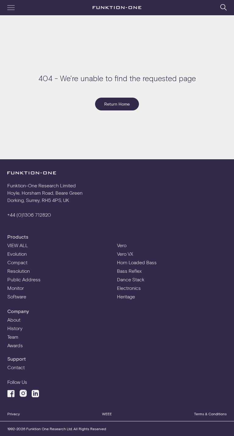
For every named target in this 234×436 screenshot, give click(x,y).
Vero (121, 245)
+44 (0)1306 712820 (29, 215)
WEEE (107, 414)
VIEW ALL (17, 245)
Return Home (117, 103)
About (13, 319)
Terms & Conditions (210, 414)
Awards (15, 345)
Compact (17, 262)
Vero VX (125, 254)
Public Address (24, 279)
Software (16, 296)
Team (12, 337)
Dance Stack (130, 279)
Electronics (129, 288)
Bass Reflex (129, 271)
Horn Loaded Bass (137, 262)
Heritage (126, 296)
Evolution (17, 254)
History (15, 328)
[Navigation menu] (11, 7)
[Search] (223, 7)
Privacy (13, 414)
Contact (16, 367)
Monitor (15, 288)
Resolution (18, 271)
